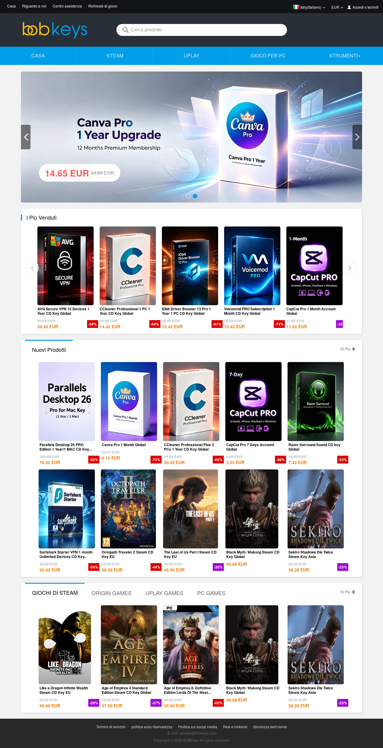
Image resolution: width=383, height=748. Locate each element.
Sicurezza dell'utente (270, 726)
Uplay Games (164, 593)
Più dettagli (69, 301)
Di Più (346, 348)
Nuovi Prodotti (49, 349)
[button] (26, 137)
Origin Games (112, 593)
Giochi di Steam (55, 592)
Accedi (358, 7)
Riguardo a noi (34, 5)
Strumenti (343, 55)
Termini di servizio (111, 726)
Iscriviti (373, 7)
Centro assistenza (67, 5)
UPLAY (191, 55)
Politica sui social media (197, 726)
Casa (11, 5)
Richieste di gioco (102, 5)
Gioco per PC (268, 55)
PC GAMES (211, 593)
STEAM (115, 55)
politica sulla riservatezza (151, 726)
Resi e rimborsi (235, 726)
